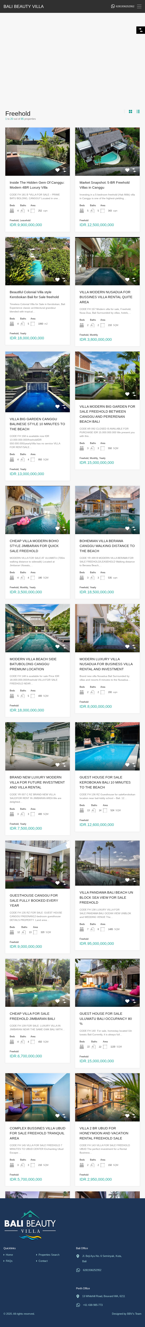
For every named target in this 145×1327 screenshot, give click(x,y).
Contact (43, 1261)
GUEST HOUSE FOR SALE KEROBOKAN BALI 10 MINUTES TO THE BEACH (105, 782)
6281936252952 (125, 6)
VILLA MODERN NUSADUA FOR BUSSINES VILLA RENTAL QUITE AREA (106, 297)
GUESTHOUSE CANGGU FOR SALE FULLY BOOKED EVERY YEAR (34, 900)
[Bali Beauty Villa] (30, 1225)
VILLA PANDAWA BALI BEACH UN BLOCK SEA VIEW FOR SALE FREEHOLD (106, 897)
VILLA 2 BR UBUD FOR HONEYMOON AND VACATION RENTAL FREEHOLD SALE (104, 1133)
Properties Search (49, 1254)
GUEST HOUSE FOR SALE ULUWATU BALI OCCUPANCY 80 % (106, 1018)
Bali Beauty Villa (24, 6)
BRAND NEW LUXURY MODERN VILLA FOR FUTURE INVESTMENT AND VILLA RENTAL (37, 782)
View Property (37, 166)
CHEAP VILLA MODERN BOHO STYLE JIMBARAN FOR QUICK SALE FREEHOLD (34, 546)
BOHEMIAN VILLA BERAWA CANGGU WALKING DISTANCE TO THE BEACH (107, 546)
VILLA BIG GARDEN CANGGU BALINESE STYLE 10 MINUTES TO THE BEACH (37, 424)
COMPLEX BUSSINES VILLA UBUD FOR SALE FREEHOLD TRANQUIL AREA (37, 1133)
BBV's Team (134, 1313)
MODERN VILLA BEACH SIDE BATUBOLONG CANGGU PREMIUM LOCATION (33, 664)
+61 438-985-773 (93, 1304)
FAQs (9, 1261)
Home (9, 1254)
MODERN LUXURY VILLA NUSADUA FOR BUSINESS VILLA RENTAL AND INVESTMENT (106, 664)
